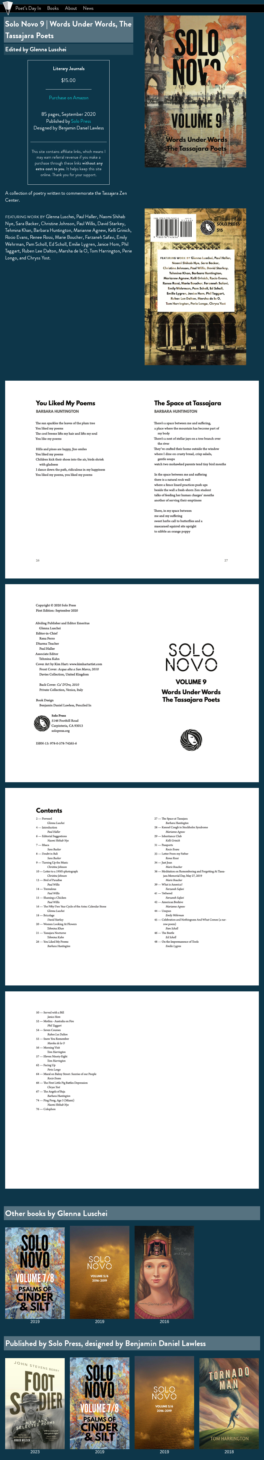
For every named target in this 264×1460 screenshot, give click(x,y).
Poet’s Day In (28, 8)
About (71, 8)
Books (53, 8)
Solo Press (81, 121)
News (88, 8)
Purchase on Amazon (68, 97)
